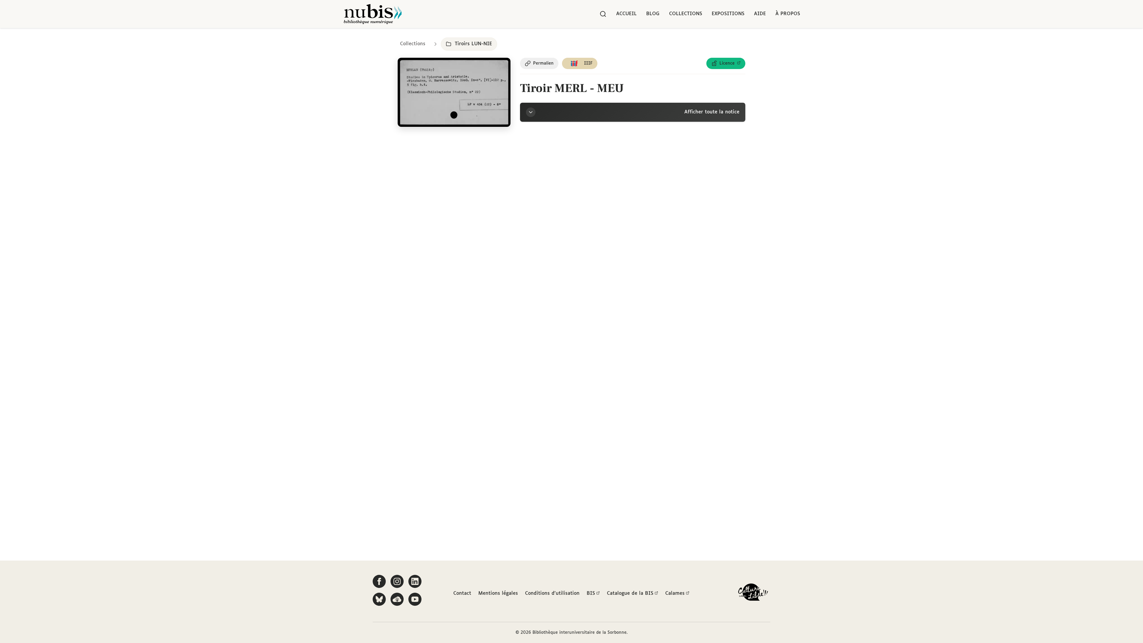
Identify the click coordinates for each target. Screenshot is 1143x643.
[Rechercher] (603, 14)
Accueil (626, 13)
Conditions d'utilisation (552, 593)
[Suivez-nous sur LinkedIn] (414, 581)
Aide (760, 13)
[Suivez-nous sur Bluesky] (379, 599)
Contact (462, 593)
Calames (675, 593)
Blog (653, 13)
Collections (685, 13)
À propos (787, 13)
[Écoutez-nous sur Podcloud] (397, 599)
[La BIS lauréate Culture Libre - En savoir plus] (753, 593)
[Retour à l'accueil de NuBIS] (372, 14)
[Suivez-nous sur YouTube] (414, 599)
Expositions (728, 13)
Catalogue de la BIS (630, 593)
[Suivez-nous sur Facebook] (379, 581)
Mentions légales (498, 593)
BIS (591, 593)
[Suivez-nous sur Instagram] (397, 581)
